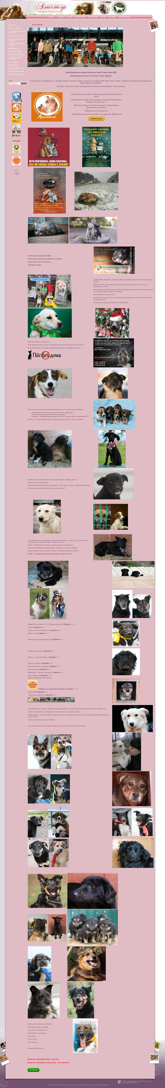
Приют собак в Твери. (35, 651)
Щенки (103, 17)
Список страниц (15, 28)
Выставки (112, 17)
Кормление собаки (16, 54)
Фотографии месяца (17, 68)
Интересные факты (17, 74)
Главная (51, 17)
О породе (60, 17)
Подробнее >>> (68, 624)
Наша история (80, 17)
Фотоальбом (14, 65)
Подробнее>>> (43, 633)
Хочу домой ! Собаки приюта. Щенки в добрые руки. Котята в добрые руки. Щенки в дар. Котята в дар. (80, 1087)
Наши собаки (93, 17)
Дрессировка (14, 48)
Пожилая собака (124, 17)
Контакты (13, 25)
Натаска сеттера (16, 51)
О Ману (69, 17)
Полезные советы (16, 36)
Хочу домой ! (14, 62)
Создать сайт (125, 1082)
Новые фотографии (17, 71)
